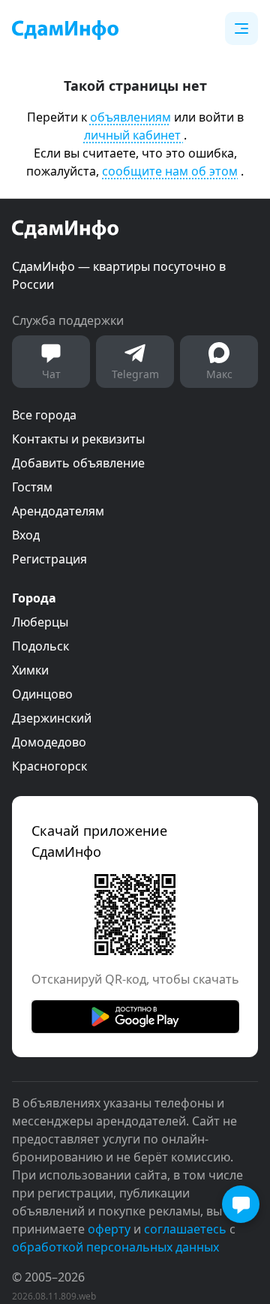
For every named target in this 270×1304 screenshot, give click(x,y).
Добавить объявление (78, 463)
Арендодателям (58, 511)
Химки (30, 670)
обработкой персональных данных (115, 1247)
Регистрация (49, 559)
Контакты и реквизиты (78, 439)
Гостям (32, 487)
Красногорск (49, 766)
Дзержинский (52, 718)
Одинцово (42, 694)
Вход (26, 535)
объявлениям (130, 117)
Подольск (40, 646)
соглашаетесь (185, 1229)
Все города (44, 415)
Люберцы (40, 622)
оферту (109, 1229)
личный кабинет (134, 135)
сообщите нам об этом (170, 171)
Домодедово (49, 742)
